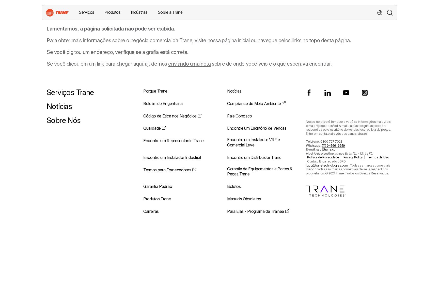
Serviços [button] (86, 12)
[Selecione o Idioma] (380, 13)
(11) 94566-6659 (333, 145)
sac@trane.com (327, 149)
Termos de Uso (378, 157)
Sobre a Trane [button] (170, 12)
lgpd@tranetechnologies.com (327, 165)
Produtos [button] (112, 12)
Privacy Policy (353, 157)
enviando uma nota (189, 64)
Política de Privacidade (323, 157)
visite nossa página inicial (222, 40)
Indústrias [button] (139, 12)
